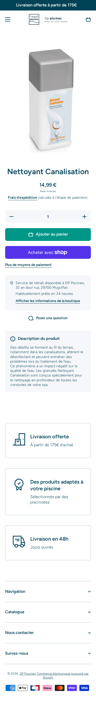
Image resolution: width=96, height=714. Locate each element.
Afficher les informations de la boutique (48, 301)
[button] (88, 19)
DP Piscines (28, 673)
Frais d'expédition (22, 197)
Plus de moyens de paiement (28, 265)
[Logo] (48, 19)
